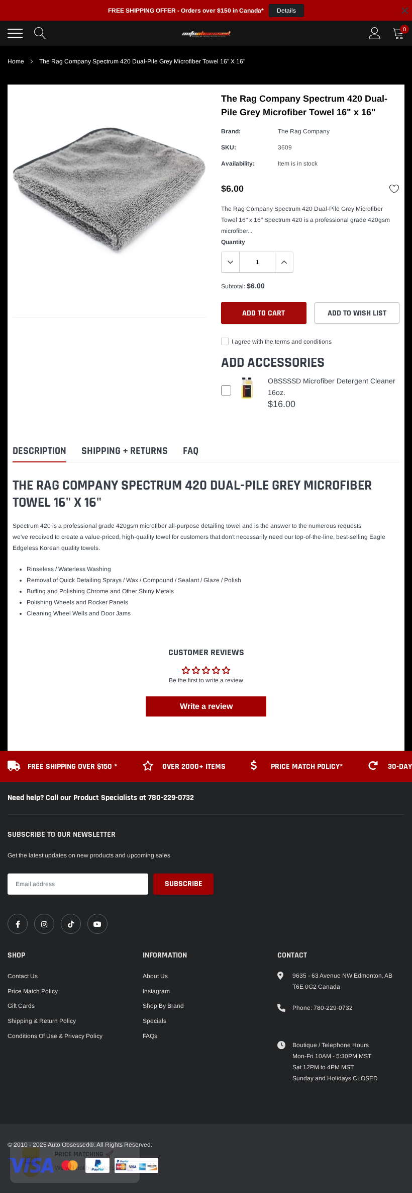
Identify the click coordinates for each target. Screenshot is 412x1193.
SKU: (228, 147)
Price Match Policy (33, 991)
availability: (238, 163)
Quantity (233, 242)
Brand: (231, 131)
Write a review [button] (206, 706)
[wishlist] (394, 189)
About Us (155, 976)
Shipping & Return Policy (42, 1020)
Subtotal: (233, 286)
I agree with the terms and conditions (281, 341)
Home (16, 61)
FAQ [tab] (190, 451)
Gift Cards (21, 1005)
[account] (375, 33)
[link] (18, 924)
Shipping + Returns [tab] (124, 451)
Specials (154, 1020)
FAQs (150, 1036)
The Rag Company (304, 131)
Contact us (23, 976)
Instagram (156, 991)
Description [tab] (39, 451)
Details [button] (286, 10)
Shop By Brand (163, 1005)
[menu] (15, 33)
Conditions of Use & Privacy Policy (55, 1036)
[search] (40, 33)
